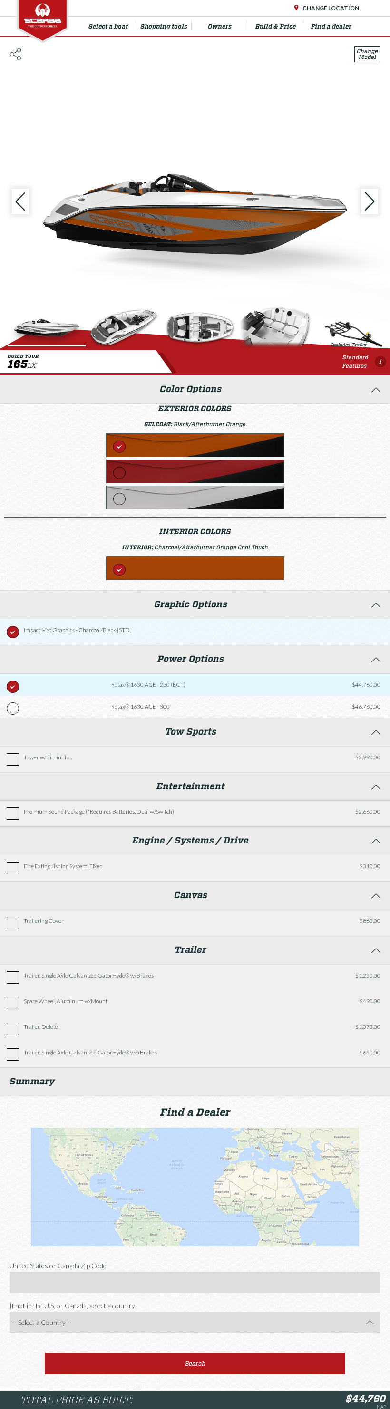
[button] (195, 1363)
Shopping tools (163, 26)
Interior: (138, 547)
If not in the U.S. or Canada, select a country (72, 1306)
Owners (220, 26)
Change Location (330, 7)
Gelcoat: (159, 424)
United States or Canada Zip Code (58, 1266)
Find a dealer (331, 26)
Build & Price (275, 26)
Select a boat (108, 26)
